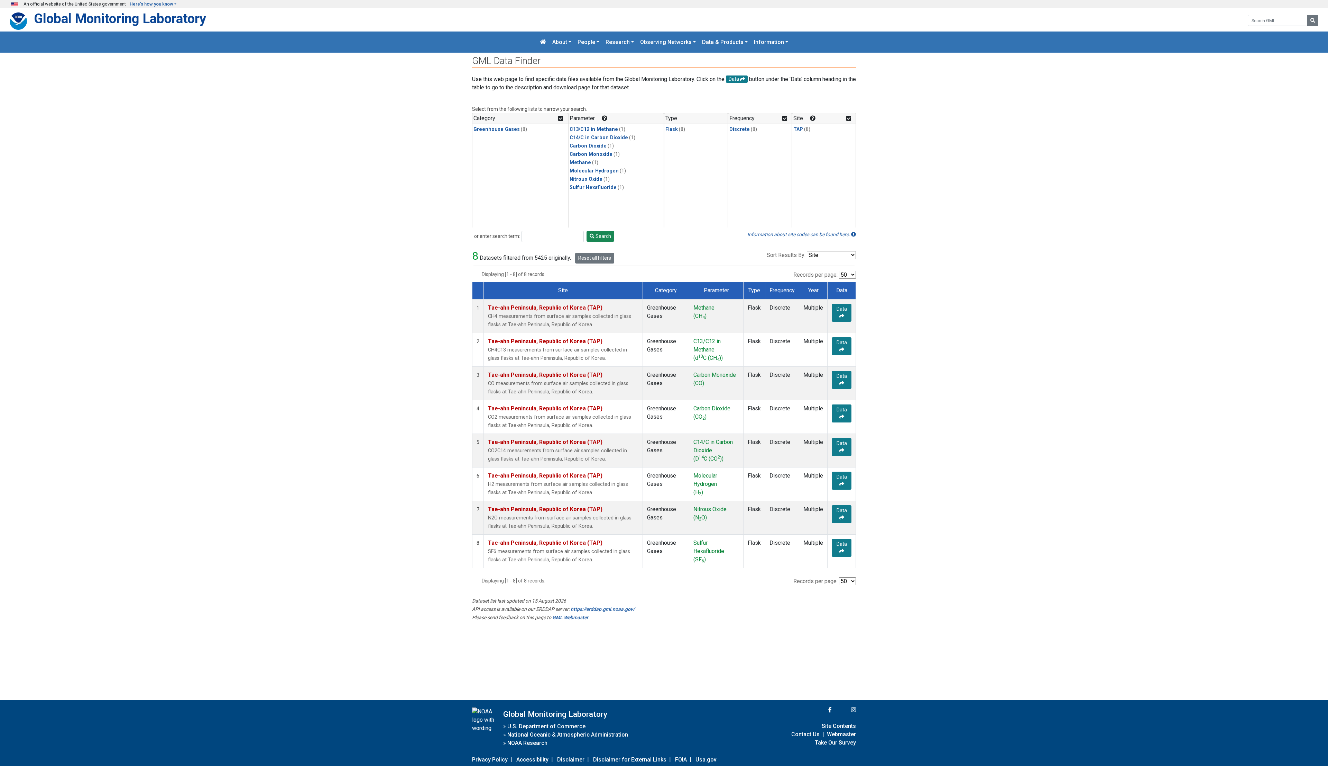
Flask (671, 129)
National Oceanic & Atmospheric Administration (567, 734)
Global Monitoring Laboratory (120, 18)
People (586, 42)
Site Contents (839, 726)
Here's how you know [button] (151, 4)
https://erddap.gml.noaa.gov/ (603, 609)
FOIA (681, 759)
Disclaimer (570, 759)
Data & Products (723, 42)
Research (618, 42)
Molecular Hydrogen (594, 171)
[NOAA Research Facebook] (820, 709)
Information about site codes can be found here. (799, 234)
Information (769, 42)
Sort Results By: (786, 255)
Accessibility (532, 759)
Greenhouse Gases (496, 129)
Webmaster (841, 734)
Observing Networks (666, 42)
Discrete (739, 129)
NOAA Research (527, 743)
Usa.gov (706, 759)
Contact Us (805, 734)
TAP (798, 129)
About (559, 42)
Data (842, 309)
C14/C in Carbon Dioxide (599, 138)
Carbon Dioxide (588, 146)
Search (602, 236)
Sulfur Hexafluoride (593, 187)
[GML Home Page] (543, 42)
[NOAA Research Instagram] (844, 709)
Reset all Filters (594, 258)
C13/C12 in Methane (594, 129)
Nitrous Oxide (586, 179)
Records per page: (815, 274)
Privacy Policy (490, 759)
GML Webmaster (570, 617)
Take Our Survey (835, 742)
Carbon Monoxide (591, 154)
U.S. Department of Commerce (546, 726)
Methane (580, 163)
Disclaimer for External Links (629, 759)
